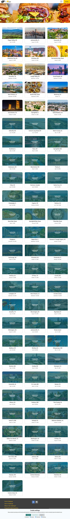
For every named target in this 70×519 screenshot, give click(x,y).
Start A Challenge (8, 503)
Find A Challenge (8, 501)
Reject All (41, 514)
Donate (66, 1)
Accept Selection (35, 514)
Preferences (38, 517)
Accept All (28, 514)
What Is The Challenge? (10, 506)
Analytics (32, 517)
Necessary (27, 517)
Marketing (44, 517)
